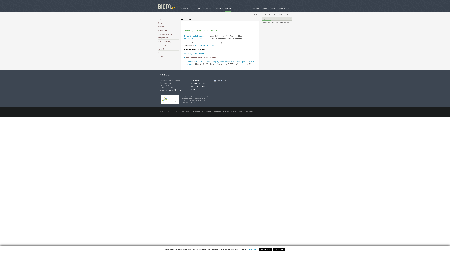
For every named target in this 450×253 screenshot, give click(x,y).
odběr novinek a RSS (166, 38)
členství (161, 23)
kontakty (282, 8)
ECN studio (249, 111)
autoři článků (273, 14)
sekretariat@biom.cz (173, 90)
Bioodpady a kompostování (205, 45)
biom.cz (255, 14)
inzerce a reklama (260, 8)
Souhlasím (279, 249)
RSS (289, 8)
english (161, 56)
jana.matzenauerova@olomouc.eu (197, 39)
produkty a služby (213, 8)
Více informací (252, 249)
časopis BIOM (163, 45)
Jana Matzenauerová (285, 14)
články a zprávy (187, 8)
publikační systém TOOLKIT (233, 111)
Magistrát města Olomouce (194, 36)
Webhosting (206, 111)
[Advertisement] (277, 39)
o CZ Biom (263, 14)
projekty (161, 27)
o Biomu (228, 8)
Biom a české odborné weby (281, 22)
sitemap (273, 8)
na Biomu (266, 22)
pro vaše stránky (164, 42)
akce (200, 8)
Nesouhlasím (265, 249)
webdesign (217, 111)
